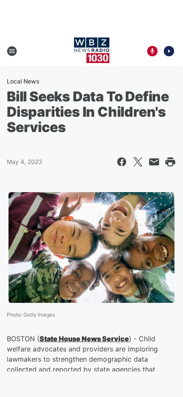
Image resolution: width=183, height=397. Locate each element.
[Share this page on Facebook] (122, 162)
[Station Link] (91, 51)
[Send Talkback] (152, 51)
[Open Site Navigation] (12, 51)
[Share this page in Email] (154, 162)
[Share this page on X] (138, 162)
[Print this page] (170, 162)
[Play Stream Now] (169, 51)
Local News (23, 81)
